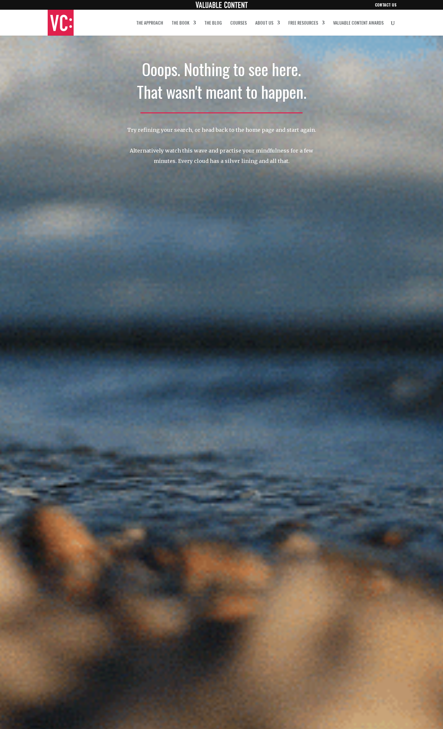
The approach (149, 23)
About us (264, 23)
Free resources (303, 23)
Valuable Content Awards (358, 23)
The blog (213, 23)
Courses (238, 23)
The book (180, 23)
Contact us (386, 5)
